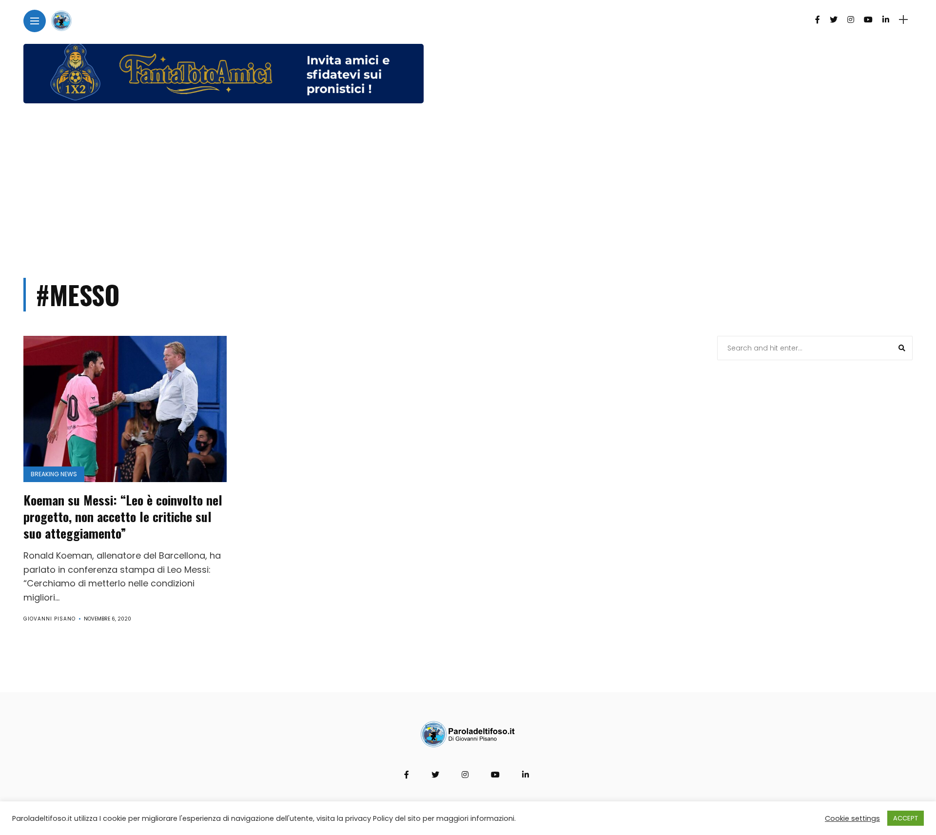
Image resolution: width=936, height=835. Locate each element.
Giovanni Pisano (49, 618)
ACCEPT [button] (905, 818)
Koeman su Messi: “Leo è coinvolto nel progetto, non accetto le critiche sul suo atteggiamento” (122, 516)
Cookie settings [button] (852, 818)
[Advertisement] (468, 186)
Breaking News (54, 474)
